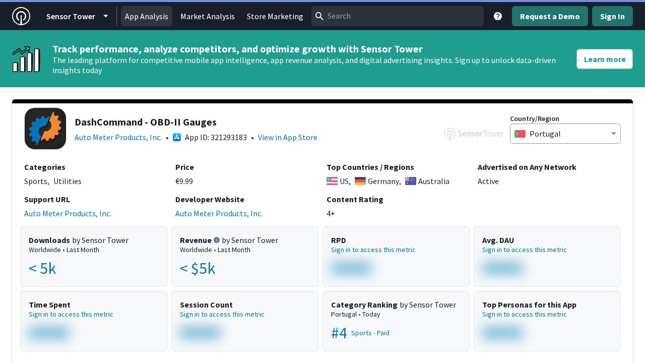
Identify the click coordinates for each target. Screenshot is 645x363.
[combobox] (397, 16)
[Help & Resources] (498, 16)
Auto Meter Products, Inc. (118, 137)
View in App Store (287, 137)
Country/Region (534, 118)
